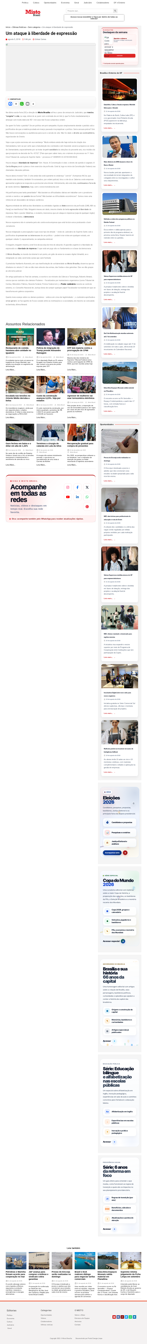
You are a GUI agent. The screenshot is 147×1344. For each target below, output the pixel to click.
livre (64, 206)
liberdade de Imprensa (28, 163)
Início (8, 27)
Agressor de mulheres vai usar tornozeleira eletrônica (80, 397)
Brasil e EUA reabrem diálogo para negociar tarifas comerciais (85, 1275)
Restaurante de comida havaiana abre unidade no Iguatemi (18, 350)
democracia (29, 217)
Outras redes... (33, 103)
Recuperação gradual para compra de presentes (80, 444)
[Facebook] (118, 1317)
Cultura (36, 3)
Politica (25, 3)
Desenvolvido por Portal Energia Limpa (89, 1338)
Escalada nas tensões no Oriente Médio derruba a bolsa (18, 398)
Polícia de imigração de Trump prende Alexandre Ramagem (49, 350)
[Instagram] (122, 1317)
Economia (65, 3)
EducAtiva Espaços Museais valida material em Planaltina (107, 1275)
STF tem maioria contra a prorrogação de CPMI (79, 349)
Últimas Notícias (19, 27)
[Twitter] (126, 1317)
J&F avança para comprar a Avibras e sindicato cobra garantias (38, 1275)
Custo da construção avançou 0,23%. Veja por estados (49, 398)
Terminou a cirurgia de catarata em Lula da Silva (49, 444)
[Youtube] (114, 1317)
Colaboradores (103, 3)
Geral (76, 3)
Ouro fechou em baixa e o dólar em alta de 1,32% (18, 444)
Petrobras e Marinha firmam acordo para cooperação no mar (16, 1274)
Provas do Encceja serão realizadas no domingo (61, 1274)
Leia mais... (108, 128)
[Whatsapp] (130, 1317)
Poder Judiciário (68, 284)
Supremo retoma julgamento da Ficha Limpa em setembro (131, 1274)
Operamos (25, 187)
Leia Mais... (10, 370)
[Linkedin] (134, 1317)
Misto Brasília (44, 112)
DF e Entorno (119, 3)
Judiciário (88, 3)
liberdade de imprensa (27, 248)
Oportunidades (50, 3)
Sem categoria (34, 27)
